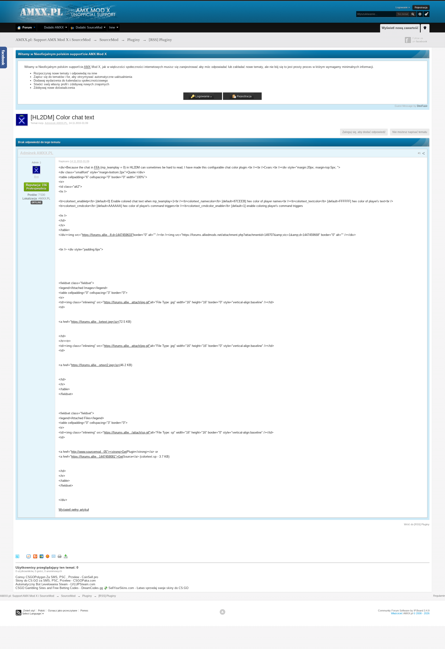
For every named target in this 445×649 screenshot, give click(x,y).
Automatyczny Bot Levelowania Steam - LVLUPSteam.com (55, 584)
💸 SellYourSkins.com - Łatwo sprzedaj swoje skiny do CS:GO (146, 588)
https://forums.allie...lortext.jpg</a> (94, 321)
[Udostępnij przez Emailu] (53, 556)
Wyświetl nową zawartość (400, 28)
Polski (41, 610)
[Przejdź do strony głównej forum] (67, 11)
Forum (26, 27)
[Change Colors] (425, 13)
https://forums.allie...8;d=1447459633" (107, 235)
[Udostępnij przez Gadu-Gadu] (47, 556)
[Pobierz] (65, 556)
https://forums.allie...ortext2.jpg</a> (95, 365)
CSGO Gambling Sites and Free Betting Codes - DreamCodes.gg (59, 588)
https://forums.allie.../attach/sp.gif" (127, 432)
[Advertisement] (100, 539)
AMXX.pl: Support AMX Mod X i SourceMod (27, 596)
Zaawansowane (420, 14)
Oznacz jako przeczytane (62, 610)
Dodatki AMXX (53, 27)
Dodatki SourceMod (88, 27)
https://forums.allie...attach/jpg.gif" (127, 302)
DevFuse (422, 105)
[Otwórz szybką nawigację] (425, 27)
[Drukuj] (59, 556)
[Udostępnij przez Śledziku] (41, 556)
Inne (112, 27)
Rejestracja (421, 7)
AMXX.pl (408, 613)
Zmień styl (29, 610)
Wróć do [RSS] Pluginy (416, 524)
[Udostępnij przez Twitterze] (17, 556)
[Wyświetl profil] (36, 169)
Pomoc (84, 610)
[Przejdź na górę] (222, 612)
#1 (419, 153)
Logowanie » (403, 7)
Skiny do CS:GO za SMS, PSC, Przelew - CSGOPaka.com (56, 580)
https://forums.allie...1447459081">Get (97, 456)
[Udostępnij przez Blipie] (35, 556)
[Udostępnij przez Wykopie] (28, 556)
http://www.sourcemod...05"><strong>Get (99, 451)
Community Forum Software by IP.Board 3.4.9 (403, 610)
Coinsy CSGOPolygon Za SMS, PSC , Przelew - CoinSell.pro (57, 577)
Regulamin (439, 595)
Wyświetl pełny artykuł (74, 509)
